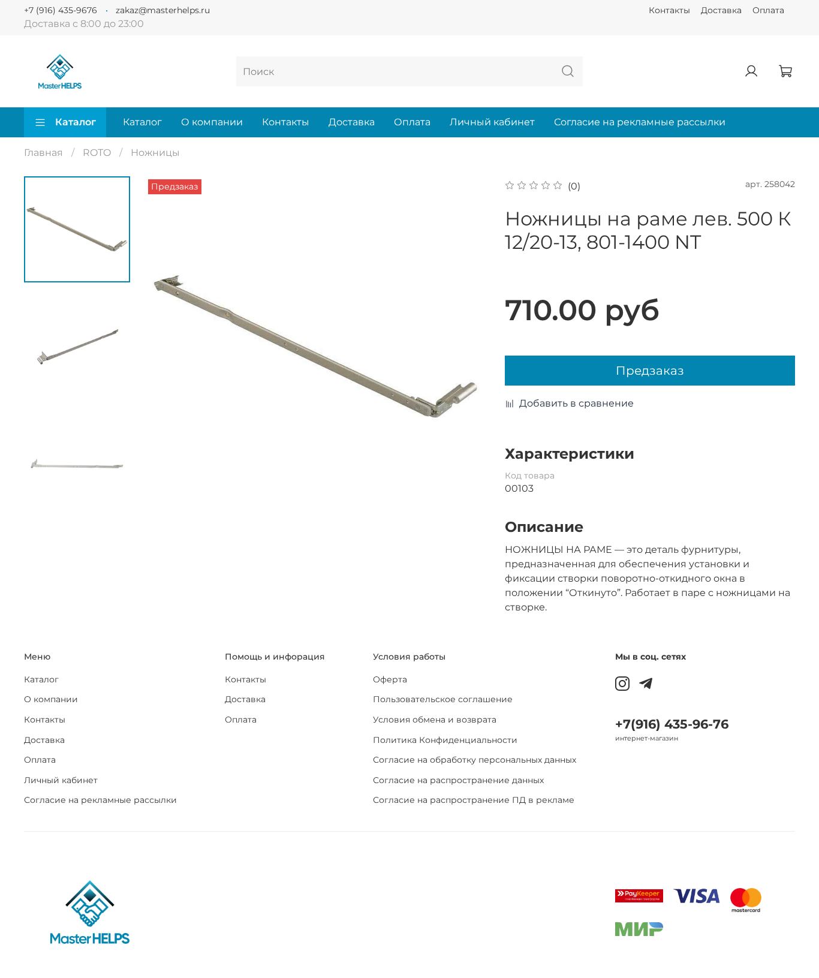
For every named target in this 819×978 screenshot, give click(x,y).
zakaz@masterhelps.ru (163, 10)
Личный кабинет (492, 122)
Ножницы (155, 152)
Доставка (721, 10)
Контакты (669, 10)
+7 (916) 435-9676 (60, 10)
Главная (43, 152)
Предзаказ (650, 370)
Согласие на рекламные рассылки (639, 122)
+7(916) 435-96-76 (671, 724)
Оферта (390, 679)
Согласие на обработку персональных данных (474, 759)
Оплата (768, 10)
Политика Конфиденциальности (445, 740)
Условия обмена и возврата (434, 719)
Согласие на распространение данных (458, 780)
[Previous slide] (169, 347)
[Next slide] (462, 347)
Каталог (75, 122)
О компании (212, 122)
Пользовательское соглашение (443, 699)
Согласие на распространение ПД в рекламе (473, 800)
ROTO (97, 152)
